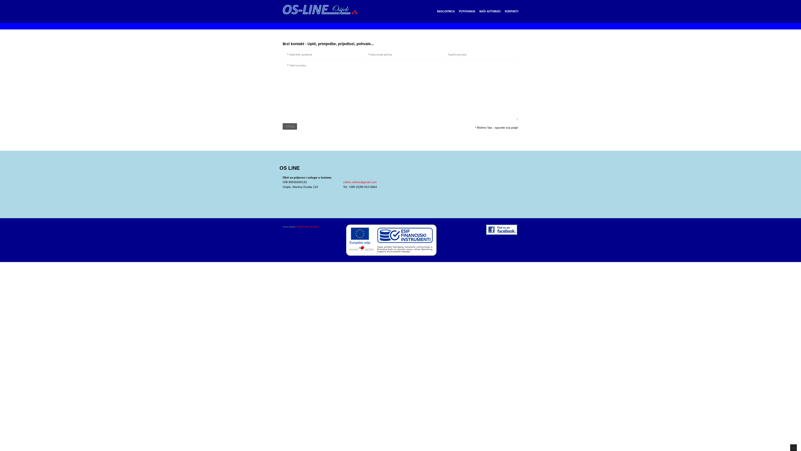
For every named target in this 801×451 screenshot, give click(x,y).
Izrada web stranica (308, 226)
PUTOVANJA (467, 11)
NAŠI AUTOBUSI (490, 11)
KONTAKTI (511, 11)
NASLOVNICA (446, 11)
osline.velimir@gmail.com (360, 182)
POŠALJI (289, 126)
